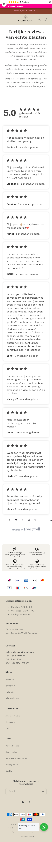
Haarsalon (10, 722)
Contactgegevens (27, 836)
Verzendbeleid (37, 832)
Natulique (10, 679)
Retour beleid (12, 752)
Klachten (9, 771)
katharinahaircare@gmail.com (20, 651)
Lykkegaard (10, 685)
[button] (5, 19)
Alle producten (12, 698)
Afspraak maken (13, 715)
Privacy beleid (12, 764)
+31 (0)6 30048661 (15, 655)
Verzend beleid (12, 745)
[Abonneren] (43, 791)
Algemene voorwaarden (16, 758)
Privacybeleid (39, 827)
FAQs (8, 728)
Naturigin (10, 691)
